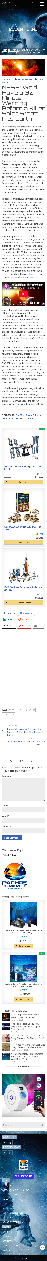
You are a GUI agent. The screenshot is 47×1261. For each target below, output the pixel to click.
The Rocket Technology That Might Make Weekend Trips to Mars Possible (26, 1026)
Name (6, 805)
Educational (8, 79)
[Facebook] (4, 1142)
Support (7, 1236)
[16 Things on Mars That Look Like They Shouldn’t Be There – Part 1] (6, 1047)
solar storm (8, 714)
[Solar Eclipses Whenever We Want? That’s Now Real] (6, 1017)
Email (5, 816)
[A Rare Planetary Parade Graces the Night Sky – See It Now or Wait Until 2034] (6, 1056)
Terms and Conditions (14, 1245)
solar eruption (15, 710)
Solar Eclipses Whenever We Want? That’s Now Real (25, 1016)
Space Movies (9, 1217)
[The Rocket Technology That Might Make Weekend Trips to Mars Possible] (6, 1026)
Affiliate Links (10, 1241)
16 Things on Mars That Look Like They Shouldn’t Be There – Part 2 (28, 1037)
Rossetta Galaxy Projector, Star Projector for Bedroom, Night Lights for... (23, 985)
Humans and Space (25, 79)
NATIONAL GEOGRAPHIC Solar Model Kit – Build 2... (22, 528)
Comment (7, 776)
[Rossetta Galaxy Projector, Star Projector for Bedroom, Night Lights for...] (23, 968)
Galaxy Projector (11, 1199)
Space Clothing (10, 1194)
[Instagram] (10, 1142)
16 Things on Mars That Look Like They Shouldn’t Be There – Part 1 (28, 1046)
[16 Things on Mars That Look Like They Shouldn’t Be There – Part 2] (6, 1038)
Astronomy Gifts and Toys (16, 1190)
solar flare (30, 710)
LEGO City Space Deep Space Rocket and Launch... (23, 588)
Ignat (7, 123)
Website (6, 826)
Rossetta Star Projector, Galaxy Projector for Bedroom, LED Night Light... (23, 931)
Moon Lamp (8, 1208)
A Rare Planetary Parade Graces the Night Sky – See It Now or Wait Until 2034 (27, 1056)
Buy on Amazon (25, 482)
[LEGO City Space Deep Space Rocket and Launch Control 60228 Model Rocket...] (23, 568)
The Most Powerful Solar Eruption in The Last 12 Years (22, 416)
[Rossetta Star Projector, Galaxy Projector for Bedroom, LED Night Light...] (23, 915)
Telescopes (8, 1185)
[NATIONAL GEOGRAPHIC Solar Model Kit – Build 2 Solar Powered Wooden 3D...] (23, 508)
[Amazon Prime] (39, 473)
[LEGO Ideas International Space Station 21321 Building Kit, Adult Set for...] (23, 447)
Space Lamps (9, 1203)
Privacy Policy (10, 1250)
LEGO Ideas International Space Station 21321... (22, 467)
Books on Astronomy (13, 1222)
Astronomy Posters (13, 1213)
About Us (7, 1232)
